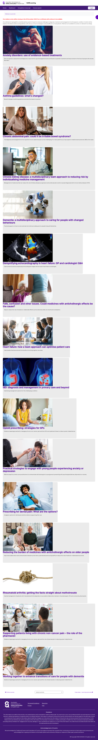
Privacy (30, 705)
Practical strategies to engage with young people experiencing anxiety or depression (43, 469)
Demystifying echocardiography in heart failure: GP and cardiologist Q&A (43, 263)
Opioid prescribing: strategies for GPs (23, 427)
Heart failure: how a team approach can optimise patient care (36, 346)
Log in (91, 8)
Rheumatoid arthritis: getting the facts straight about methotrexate (40, 592)
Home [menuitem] (4, 8)
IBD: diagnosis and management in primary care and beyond (36, 387)
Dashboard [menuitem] (12, 8)
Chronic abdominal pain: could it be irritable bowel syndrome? (37, 136)
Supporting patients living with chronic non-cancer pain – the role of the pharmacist (42, 634)
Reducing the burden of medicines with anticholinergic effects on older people (46, 552)
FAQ (43, 705)
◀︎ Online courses (9, 692)
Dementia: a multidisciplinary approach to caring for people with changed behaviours (43, 221)
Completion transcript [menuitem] (24, 8)
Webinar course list (10, 14)
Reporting (44, 703)
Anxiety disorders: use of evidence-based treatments (32, 55)
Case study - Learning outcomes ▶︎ (84, 692)
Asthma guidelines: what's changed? (23, 95)
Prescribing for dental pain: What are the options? (30, 511)
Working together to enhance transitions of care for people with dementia (43, 676)
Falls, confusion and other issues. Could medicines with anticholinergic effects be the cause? (48, 305)
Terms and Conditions (33, 703)
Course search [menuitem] (37, 8)
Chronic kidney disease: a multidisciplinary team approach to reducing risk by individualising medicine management (45, 178)
